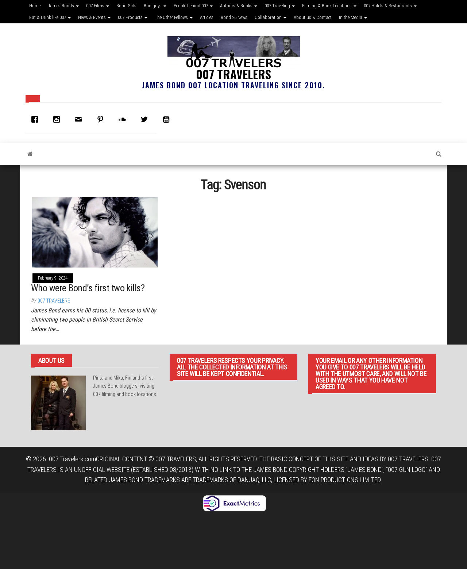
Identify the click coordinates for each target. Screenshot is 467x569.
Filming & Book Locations (327, 5)
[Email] (80, 119)
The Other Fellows (172, 17)
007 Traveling (278, 5)
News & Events (92, 17)
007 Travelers (233, 73)
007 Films (95, 5)
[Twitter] (146, 119)
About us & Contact (313, 17)
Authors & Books (237, 5)
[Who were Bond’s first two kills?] (95, 231)
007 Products (131, 17)
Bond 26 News (234, 17)
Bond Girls (126, 5)
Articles (206, 17)
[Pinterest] (102, 119)
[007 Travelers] (30, 154)
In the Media (351, 17)
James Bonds (61, 5)
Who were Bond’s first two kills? (87, 287)
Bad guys (153, 5)
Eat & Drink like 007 (48, 17)
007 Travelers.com (72, 459)
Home (34, 5)
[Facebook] (36, 119)
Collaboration (269, 17)
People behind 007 (191, 5)
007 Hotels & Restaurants (388, 5)
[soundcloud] (124, 119)
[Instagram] (58, 119)
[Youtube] (168, 119)
